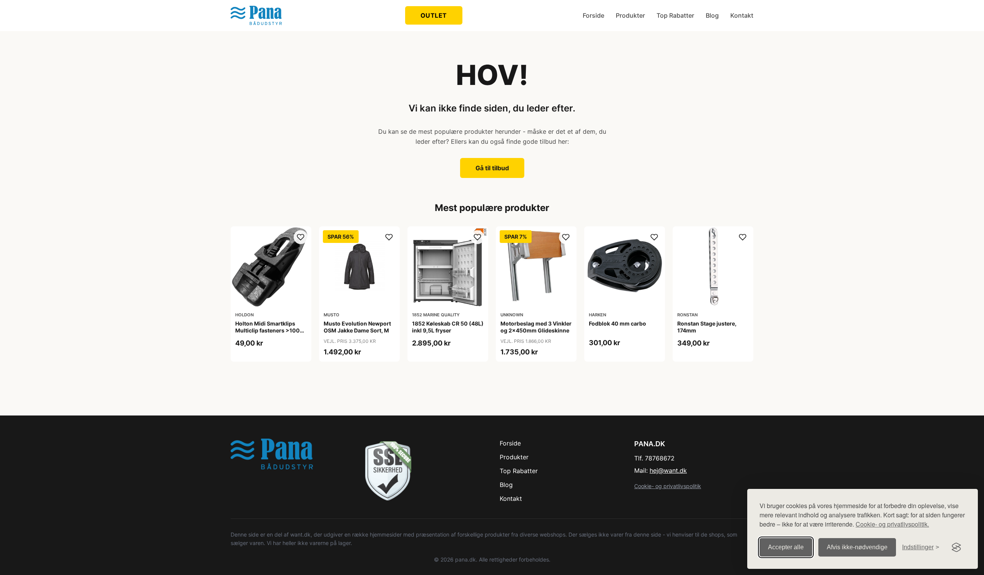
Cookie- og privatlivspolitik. (892, 524)
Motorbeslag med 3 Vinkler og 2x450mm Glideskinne (536, 327)
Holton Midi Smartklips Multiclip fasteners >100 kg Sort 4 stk (267, 330)
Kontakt (741, 15)
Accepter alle (786, 547)
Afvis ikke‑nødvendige (857, 547)
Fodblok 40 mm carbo (617, 323)
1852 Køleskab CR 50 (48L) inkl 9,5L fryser (448, 327)
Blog (712, 15)
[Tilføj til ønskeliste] (301, 237)
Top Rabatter (675, 15)
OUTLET (434, 15)
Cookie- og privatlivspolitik (667, 486)
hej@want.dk (668, 470)
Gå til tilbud (492, 168)
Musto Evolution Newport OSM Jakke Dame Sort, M (357, 327)
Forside (593, 15)
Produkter (630, 15)
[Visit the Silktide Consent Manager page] (956, 547)
